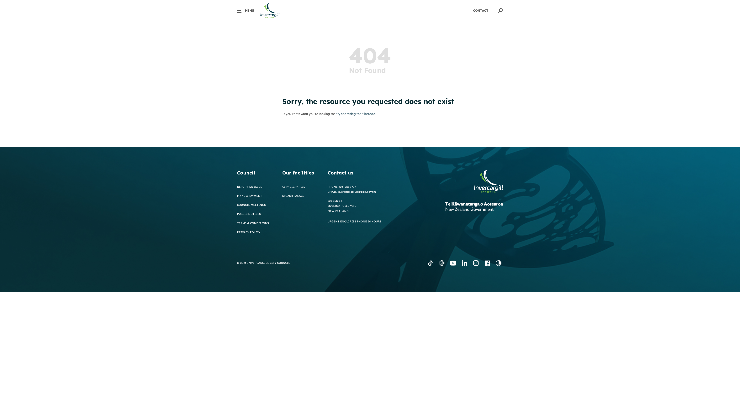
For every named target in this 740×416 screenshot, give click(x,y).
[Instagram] (476, 263)
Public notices (249, 214)
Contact (480, 11)
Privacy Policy (248, 232)
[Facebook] (487, 263)
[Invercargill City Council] (488, 182)
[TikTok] (430, 263)
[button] (245, 10)
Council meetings (251, 205)
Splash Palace (293, 196)
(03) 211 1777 (347, 187)
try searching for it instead (355, 114)
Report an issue (249, 187)
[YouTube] (453, 263)
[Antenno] (441, 263)
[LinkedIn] (464, 263)
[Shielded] (498, 263)
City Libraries (293, 187)
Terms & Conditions (253, 223)
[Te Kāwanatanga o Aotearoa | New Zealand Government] (474, 207)
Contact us (340, 173)
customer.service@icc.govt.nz (357, 192)
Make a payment (249, 196)
